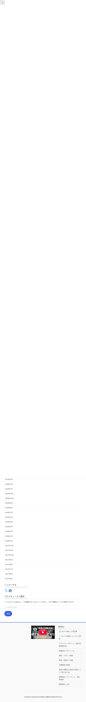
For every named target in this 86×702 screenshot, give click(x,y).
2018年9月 (9, 503)
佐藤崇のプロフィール (67, 651)
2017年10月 (9, 555)
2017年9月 (9, 560)
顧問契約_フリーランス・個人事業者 (69, 678)
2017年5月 (9, 578)
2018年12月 (9, 493)
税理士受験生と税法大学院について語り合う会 (70, 671)
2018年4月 (9, 527)
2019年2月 (9, 484)
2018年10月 (9, 498)
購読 (8, 614)
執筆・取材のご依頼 (66, 660)
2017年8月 (9, 564)
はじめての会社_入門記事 (68, 631)
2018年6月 (9, 517)
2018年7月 (9, 512)
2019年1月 (9, 489)
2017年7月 (9, 569)
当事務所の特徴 (64, 665)
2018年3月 (9, 531)
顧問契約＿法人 (64, 684)
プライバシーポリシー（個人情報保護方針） (70, 644)
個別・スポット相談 (66, 655)
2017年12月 (9, 545)
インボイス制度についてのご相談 (70, 637)
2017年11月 (9, 550)
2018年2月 (9, 536)
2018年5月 (9, 522)
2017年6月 (9, 574)
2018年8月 (9, 508)
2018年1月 (9, 541)
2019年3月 (9, 479)
